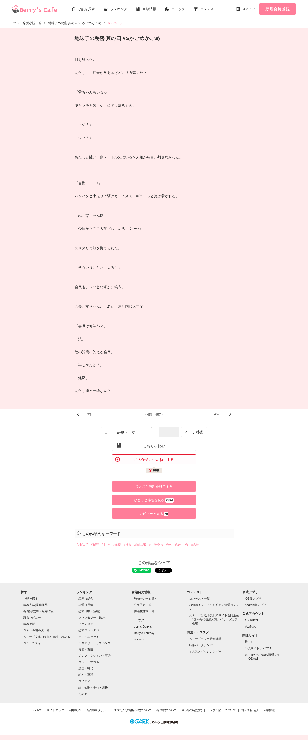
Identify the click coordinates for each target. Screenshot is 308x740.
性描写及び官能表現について (133, 710)
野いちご (250, 641)
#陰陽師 (140, 545)
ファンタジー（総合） (93, 617)
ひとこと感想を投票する (153, 486)
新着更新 (29, 624)
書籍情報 (149, 9)
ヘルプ (37, 710)
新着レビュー (32, 617)
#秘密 (95, 545)
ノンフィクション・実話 (94, 655)
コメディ (84, 681)
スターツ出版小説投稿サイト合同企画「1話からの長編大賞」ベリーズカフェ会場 (214, 619)
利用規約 (75, 710)
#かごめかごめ (177, 545)
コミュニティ (32, 643)
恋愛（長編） (87, 605)
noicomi (139, 639)
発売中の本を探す (145, 598)
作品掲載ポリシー (97, 710)
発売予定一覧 (143, 605)
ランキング (118, 9)
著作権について (166, 710)
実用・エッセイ (88, 636)
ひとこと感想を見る (153, 500)
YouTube (250, 626)
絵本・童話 (85, 674)
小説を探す (86, 9)
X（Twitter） (253, 620)
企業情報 (269, 710)
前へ (91, 414)
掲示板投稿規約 (192, 710)
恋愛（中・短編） (90, 611)
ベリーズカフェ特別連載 (205, 638)
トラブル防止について (221, 710)
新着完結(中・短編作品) (38, 611)
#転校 (194, 545)
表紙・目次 (126, 432)
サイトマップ (55, 710)
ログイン (248, 9)
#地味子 (83, 545)
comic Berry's (143, 626)
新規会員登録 (277, 9)
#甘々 (106, 545)
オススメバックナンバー (205, 651)
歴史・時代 (85, 668)
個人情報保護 (249, 710)
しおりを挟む (154, 446)
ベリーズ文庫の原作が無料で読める (46, 636)
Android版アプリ (255, 605)
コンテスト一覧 (199, 598)
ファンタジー (87, 624)
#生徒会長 (156, 545)
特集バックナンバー (202, 645)
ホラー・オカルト (90, 662)
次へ (217, 414)
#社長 (127, 545)
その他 (82, 694)
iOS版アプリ (253, 598)
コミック (178, 9)
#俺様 (117, 545)
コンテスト (208, 9)
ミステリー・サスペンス (94, 643)
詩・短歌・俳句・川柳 (93, 687)
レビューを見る (153, 513)
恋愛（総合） (87, 598)
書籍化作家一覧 (144, 611)
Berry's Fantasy (144, 633)
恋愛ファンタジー (90, 630)
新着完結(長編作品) (35, 605)
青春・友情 (85, 649)
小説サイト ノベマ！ (258, 648)
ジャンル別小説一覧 (36, 630)
